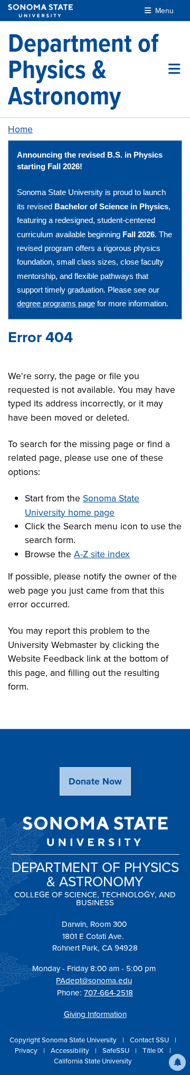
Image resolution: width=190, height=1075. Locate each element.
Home (20, 129)
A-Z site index (102, 554)
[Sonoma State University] (40, 10)
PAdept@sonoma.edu (94, 980)
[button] (177, 1062)
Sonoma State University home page (82, 505)
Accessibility (71, 1050)
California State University (93, 1061)
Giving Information (95, 1014)
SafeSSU (116, 1050)
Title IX (153, 1050)
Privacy (27, 1050)
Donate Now (95, 781)
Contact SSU (150, 1040)
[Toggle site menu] (174, 69)
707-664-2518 (108, 993)
